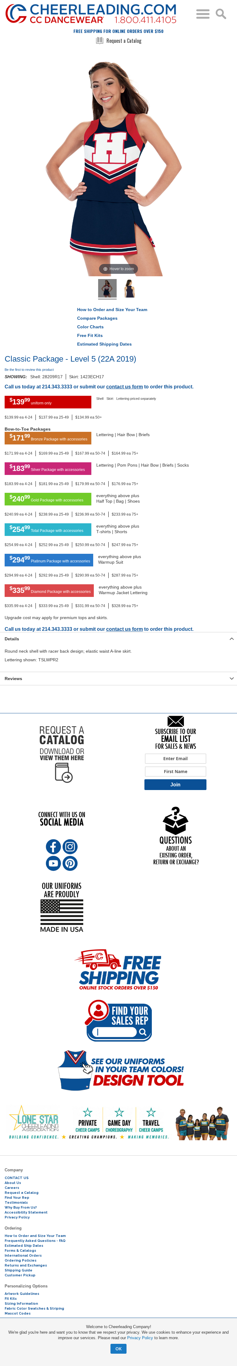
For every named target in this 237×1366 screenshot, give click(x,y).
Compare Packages (97, 318)
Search (221, 14)
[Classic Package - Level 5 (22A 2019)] (107, 289)
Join (175, 784)
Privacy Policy (140, 1338)
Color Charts (90, 326)
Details (12, 638)
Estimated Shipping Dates (104, 344)
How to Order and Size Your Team (112, 309)
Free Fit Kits (90, 335)
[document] (118, 1339)
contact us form (124, 386)
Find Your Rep (17, 1198)
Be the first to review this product (29, 369)
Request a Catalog (123, 40)
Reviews (13, 678)
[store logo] (98, 14)
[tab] (118, 638)
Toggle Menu (203, 14)
